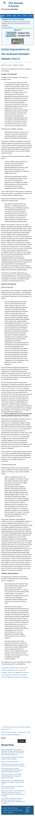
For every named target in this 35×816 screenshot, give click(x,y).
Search (3, 738)
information (23, 675)
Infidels (9, 15)
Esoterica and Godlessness (9, 761)
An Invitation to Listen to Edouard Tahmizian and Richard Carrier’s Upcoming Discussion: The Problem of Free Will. (13, 800)
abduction (22, 672)
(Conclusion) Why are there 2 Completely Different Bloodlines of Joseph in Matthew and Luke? (11, 770)
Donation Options (7, 27)
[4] (25, 494)
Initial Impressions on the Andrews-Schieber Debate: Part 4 (15, 53)
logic (14, 672)
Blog (14, 15)
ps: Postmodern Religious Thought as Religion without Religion (12, 758)
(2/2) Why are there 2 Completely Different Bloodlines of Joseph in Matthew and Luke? (11, 776)
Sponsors (17, 30)
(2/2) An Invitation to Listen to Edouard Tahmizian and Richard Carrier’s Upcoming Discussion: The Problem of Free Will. (13, 793)
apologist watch (14, 668)
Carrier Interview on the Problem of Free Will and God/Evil (12, 787)
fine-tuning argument (19, 670)
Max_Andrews (15, 677)
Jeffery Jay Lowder (6, 65)
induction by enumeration (12, 429)
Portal (31, 15)
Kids (19, 15)
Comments (24, 677)
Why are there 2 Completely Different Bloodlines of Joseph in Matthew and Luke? (12, 782)
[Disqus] (16, 701)
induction (16, 675)
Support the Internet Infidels (13, 19)
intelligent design (6, 672)
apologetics (4, 668)
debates (9, 670)
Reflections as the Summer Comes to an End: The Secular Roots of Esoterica (13, 765)
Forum (25, 15)
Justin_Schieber (5, 677)
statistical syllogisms (13, 436)
